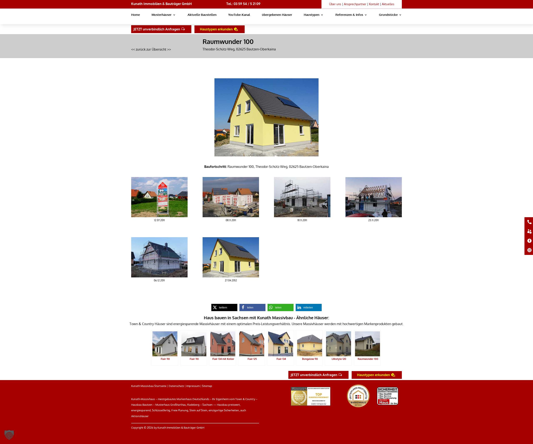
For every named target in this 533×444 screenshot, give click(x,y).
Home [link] (135, 15)
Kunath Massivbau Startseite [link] (148, 386)
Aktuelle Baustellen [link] (202, 15)
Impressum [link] (193, 386)
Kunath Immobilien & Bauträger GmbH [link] (161, 4)
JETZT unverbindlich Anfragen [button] (156, 29)
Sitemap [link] (207, 386)
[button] (9, 435)
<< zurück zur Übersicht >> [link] (151, 49)
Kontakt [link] (374, 4)
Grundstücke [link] (388, 15)
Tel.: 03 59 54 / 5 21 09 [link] (243, 4)
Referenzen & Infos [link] (349, 15)
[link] (159, 216)
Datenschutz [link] (176, 386)
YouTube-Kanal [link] (239, 15)
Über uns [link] (335, 4)
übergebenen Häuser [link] (277, 15)
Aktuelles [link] (388, 4)
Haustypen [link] (311, 15)
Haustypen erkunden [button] (216, 29)
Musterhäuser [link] (162, 15)
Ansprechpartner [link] (355, 4)
